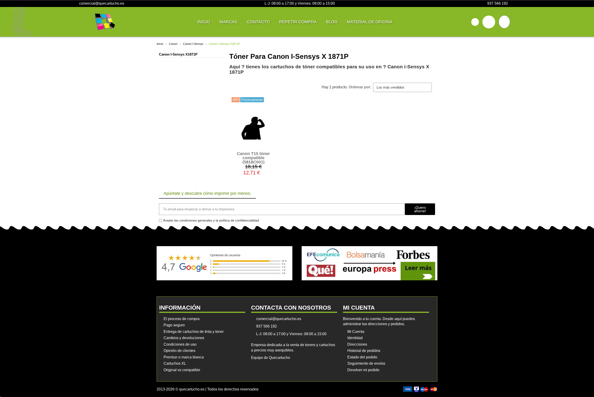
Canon (173, 44)
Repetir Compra (298, 22)
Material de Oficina (369, 22)
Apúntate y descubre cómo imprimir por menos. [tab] (207, 193)
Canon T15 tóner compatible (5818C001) (253, 157)
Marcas (228, 22)
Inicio (203, 22)
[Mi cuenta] (488, 22)
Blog (332, 22)
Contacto (258, 22)
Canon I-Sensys (193, 44)
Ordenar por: (360, 87)
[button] (475, 22)
